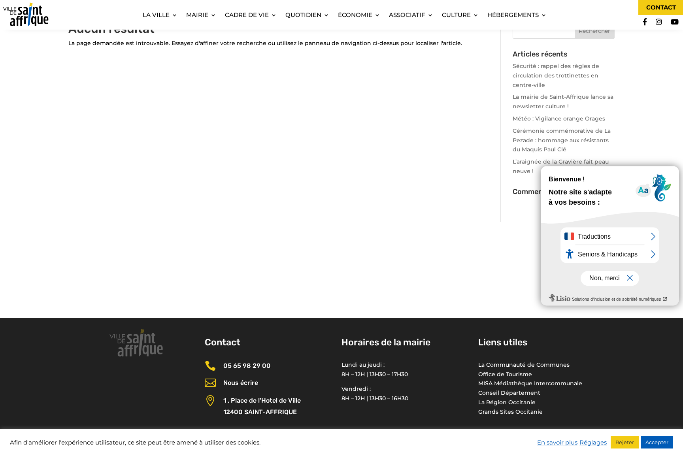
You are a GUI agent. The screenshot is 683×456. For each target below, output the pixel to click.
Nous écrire (240, 382)
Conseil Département (509, 392)
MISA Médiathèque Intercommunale (530, 383)
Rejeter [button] (624, 442)
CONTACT (661, 7)
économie (355, 15)
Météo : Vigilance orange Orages (559, 118)
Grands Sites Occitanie (510, 411)
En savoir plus (557, 442)
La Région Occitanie (507, 402)
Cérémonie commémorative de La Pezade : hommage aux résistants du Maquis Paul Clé (562, 140)
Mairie (197, 15)
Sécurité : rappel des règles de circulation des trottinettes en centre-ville (556, 75)
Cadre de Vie (247, 15)
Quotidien (303, 15)
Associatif (407, 15)
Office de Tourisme (505, 374)
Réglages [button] (593, 442)
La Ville (156, 15)
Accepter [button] (656, 442)
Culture (456, 15)
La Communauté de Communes (524, 364)
